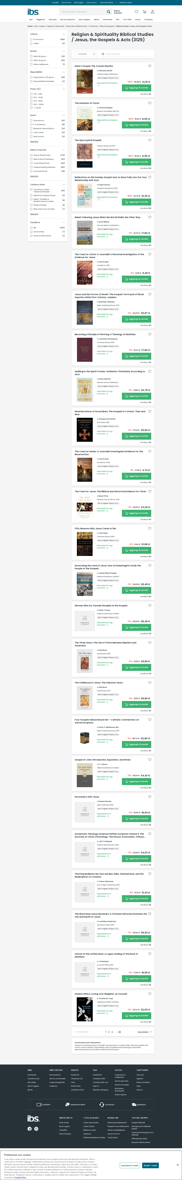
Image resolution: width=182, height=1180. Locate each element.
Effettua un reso (89, 1130)
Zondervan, (101, 265)
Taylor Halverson (106, 881)
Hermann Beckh (105, 70)
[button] (108, 12)
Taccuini (140, 1075)
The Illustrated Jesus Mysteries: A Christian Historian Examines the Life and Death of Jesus (111, 915)
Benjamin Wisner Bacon (44, 128)
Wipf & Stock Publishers (44, 159)
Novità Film (97, 1075)
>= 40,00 (37, 108)
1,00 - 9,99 (38, 94)
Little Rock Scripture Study (44, 195)
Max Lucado (39, 136)
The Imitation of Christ (87, 103)
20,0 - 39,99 (39, 104)
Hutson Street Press (42, 155)
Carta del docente (106, 3)
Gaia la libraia (65, 1134)
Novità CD (75, 1075)
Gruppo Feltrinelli (138, 1122)
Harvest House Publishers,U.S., (108, 382)
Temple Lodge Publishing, (107, 74)
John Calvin (39, 132)
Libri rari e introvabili (57, 1078)
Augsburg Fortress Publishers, (108, 1002)
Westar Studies (40, 205)
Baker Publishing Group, (106, 305)
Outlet (36, 43)
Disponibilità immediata (44, 81)
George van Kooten (107, 419)
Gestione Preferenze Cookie (94, 1137)
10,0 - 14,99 (38, 97)
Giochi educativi (121, 1081)
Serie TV (96, 1086)
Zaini (139, 1086)
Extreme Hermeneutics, (105, 845)
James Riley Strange (107, 573)
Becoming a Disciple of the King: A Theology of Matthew (105, 334)
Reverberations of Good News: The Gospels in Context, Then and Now (110, 413)
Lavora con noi (114, 1134)
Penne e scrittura (143, 1082)
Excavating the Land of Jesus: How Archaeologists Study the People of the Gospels (108, 567)
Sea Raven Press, (103, 925)
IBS (35, 228)
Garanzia (87, 1134)
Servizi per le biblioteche (117, 1122)
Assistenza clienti (126, 3)
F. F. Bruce (103, 764)
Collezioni (53, 1086)
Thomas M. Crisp (106, 998)
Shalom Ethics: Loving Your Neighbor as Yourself (101, 994)
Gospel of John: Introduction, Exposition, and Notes (103, 759)
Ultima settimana (41, 64)
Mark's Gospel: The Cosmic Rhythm (94, 66)
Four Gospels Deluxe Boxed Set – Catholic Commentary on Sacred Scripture (107, 721)
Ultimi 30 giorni (40, 60)
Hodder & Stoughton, (105, 188)
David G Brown (105, 801)
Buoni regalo (78, 3)
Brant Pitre (103, 496)
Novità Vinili (75, 1086)
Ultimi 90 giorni (40, 56)
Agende (140, 1078)
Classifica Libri (33, 1078)
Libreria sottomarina (42, 236)
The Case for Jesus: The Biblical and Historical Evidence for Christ (110, 491)
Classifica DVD (99, 1078)
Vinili (73, 1082)
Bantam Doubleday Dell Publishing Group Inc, (114, 111)
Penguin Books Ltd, (104, 146)
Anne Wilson (104, 222)
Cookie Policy (20, 1177)
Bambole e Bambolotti (119, 1089)
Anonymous (39, 120)
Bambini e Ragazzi (100, 1090)
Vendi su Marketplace (116, 1130)
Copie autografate (57, 1082)
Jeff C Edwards (105, 841)
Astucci (140, 1090)
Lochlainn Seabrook (107, 921)
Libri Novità (32, 1075)
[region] (91, 1165)
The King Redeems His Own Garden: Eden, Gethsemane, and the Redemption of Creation (109, 875)
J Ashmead (103, 961)
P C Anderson (39, 124)
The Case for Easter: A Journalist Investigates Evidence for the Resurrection (109, 453)
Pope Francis (104, 185)
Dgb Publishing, (103, 805)
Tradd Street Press (42, 163)
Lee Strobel (104, 262)
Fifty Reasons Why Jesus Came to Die (95, 528)
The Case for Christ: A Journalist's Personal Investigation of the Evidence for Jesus (109, 256)
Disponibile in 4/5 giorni (44, 77)
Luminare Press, (103, 965)
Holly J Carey (104, 610)
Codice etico (113, 1137)
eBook (30, 1090)
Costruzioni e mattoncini (120, 1076)
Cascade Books (40, 171)
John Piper (103, 533)
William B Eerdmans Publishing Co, (110, 576)
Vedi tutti (34, 141)
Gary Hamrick (105, 379)
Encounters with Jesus (87, 796)
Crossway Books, (103, 342)
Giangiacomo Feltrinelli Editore (141, 1127)
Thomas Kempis (105, 108)
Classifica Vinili (77, 1090)
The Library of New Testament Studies (42, 191)
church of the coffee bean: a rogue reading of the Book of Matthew (106, 955)
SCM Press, (101, 422)
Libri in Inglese (33, 1086)
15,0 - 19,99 (38, 101)
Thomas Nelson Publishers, (107, 225)
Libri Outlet (32, 1082)
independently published (44, 167)
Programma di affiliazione (118, 1126)
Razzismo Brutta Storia (141, 1142)
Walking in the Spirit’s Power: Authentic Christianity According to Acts (110, 373)
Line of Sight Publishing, (106, 885)
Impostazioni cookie (129, 1165)
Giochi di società (122, 1085)
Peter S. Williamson (107, 727)
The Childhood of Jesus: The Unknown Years (99, 682)
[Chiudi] (178, 1165)
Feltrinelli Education (139, 1138)
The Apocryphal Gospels (88, 140)
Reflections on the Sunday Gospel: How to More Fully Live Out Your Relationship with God (111, 179)
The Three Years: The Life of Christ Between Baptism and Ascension (105, 644)
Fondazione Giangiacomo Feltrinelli (142, 1133)
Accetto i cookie (150, 1165)
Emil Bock (103, 650)
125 (119, 1032)
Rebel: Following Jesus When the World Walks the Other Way (107, 217)
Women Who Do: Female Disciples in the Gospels (101, 605)
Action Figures (120, 1094)
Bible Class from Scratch (44, 209)
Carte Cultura (91, 3)
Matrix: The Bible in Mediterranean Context (44, 200)
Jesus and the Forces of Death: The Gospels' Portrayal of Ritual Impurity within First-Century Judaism (109, 296)
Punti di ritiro (66, 3)
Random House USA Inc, (106, 499)
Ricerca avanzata (118, 12)
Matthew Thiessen (107, 302)
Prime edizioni (54, 1075)
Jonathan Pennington (108, 339)
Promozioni (38, 39)
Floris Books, (101, 653)
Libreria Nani (39, 232)
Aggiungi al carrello (138, 87)
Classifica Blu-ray (100, 1082)
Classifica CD (76, 1078)
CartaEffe (55, 3)
